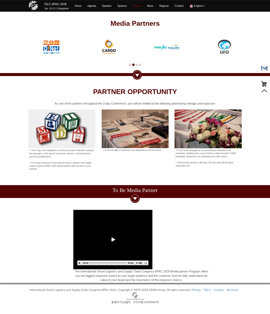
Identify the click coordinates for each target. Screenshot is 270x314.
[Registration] (264, 84)
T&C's (207, 289)
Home (78, 5)
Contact (179, 5)
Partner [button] (137, 5)
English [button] (197, 5)
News (150, 5)
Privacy (196, 289)
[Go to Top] (264, 91)
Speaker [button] (106, 5)
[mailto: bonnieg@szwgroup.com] (264, 68)
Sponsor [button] (122, 5)
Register (164, 5)
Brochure (232, 289)
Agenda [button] (91, 5)
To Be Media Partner (135, 190)
